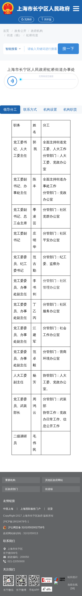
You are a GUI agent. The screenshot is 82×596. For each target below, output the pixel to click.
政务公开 (20, 30)
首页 (6, 30)
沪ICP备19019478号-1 (16, 521)
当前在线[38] (72, 586)
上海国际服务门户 (30, 509)
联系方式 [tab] (30, 109)
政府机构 (37, 30)
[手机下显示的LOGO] (35, 8)
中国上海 (8, 509)
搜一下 (68, 49)
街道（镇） (14, 35)
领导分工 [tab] (10, 109)
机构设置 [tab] (50, 109)
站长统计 (72, 577)
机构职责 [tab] (70, 109)
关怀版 (48, 19)
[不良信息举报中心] (59, 579)
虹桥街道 (32, 35)
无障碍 (28, 19)
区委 (50, 509)
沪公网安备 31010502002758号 (26, 527)
